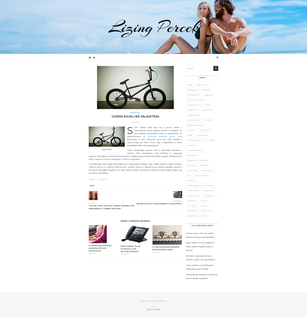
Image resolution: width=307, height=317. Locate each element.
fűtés (208, 105)
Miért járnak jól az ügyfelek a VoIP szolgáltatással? (130, 248)
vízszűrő (192, 211)
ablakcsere (202, 85)
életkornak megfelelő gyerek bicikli (165, 136)
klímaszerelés (194, 140)
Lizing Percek (153, 27)
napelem (191, 165)
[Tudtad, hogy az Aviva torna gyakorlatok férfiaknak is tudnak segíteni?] (93, 195)
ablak (190, 85)
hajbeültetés (194, 115)
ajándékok (192, 90)
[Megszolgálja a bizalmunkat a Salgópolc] (177, 194)
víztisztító (206, 211)
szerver (191, 201)
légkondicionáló (196, 150)
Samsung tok (194, 196)
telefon (203, 201)
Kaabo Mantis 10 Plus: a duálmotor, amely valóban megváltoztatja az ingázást (200, 246)
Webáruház (135, 113)
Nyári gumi (208, 170)
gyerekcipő (193, 110)
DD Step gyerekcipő (197, 100)
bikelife (92, 179)
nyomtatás (193, 170)
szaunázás (209, 196)
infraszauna (193, 120)
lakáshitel (193, 145)
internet (208, 120)
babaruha (206, 90)
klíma (190, 135)
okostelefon (201, 175)
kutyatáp (209, 140)
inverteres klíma (196, 125)
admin (92, 185)
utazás (204, 206)
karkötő (192, 130)
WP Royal (162, 301)
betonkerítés (194, 95)
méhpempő (192, 155)
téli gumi (192, 206)
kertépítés (205, 130)
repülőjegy (209, 191)
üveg (204, 216)
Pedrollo (192, 180)
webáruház (193, 216)
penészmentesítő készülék (200, 186)
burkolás (209, 95)
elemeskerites (194, 105)
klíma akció (202, 135)
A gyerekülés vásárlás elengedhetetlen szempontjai (100, 248)
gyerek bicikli (103, 179)
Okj (189, 175)
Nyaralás (204, 165)
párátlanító (193, 191)
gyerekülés (207, 110)
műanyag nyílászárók (198, 160)
